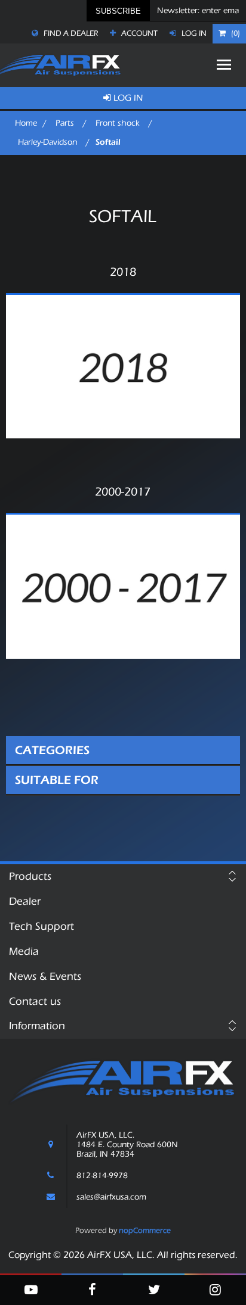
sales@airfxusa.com (111, 1197)
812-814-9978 (102, 1176)
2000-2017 (122, 492)
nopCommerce (145, 1230)
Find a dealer (70, 33)
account (138, 33)
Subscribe (118, 11)
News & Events (45, 976)
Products (30, 876)
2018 (123, 272)
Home (26, 123)
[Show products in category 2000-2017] (122, 586)
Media (24, 951)
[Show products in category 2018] (122, 366)
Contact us (35, 1001)
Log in (193, 33)
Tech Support (41, 926)
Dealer (25, 901)
